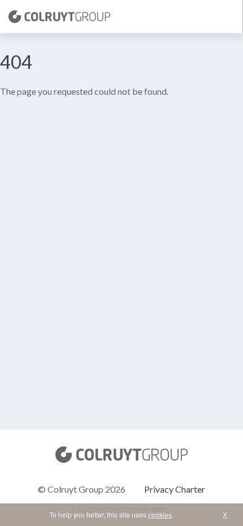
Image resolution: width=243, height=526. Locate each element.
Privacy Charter (174, 489)
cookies (160, 514)
